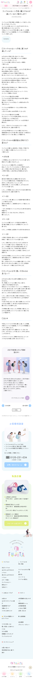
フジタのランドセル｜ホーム (9, 8)
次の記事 (7, 405)
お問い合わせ (22, 610)
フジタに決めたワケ (7, 610)
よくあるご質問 (22, 608)
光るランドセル (6, 567)
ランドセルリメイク (7, 636)
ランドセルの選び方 (23, 8)
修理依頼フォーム (23, 603)
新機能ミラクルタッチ (7, 633)
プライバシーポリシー (24, 624)
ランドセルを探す (29, 676)
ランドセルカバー (6, 582)
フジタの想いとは (6, 624)
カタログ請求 (4, 676)
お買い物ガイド (6, 647)
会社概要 (21, 622)
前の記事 (25, 405)
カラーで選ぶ (5, 579)
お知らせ (4, 598)
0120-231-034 (18, 457)
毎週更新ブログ (6, 605)
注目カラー (5, 587)
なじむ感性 (5, 631)
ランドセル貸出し (23, 579)
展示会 (20, 676)
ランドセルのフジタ (17, 670)
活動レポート (5, 608)
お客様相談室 (22, 605)
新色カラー (5, 584)
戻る (16, 410)
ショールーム (12, 676)
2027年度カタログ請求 (17, 398)
